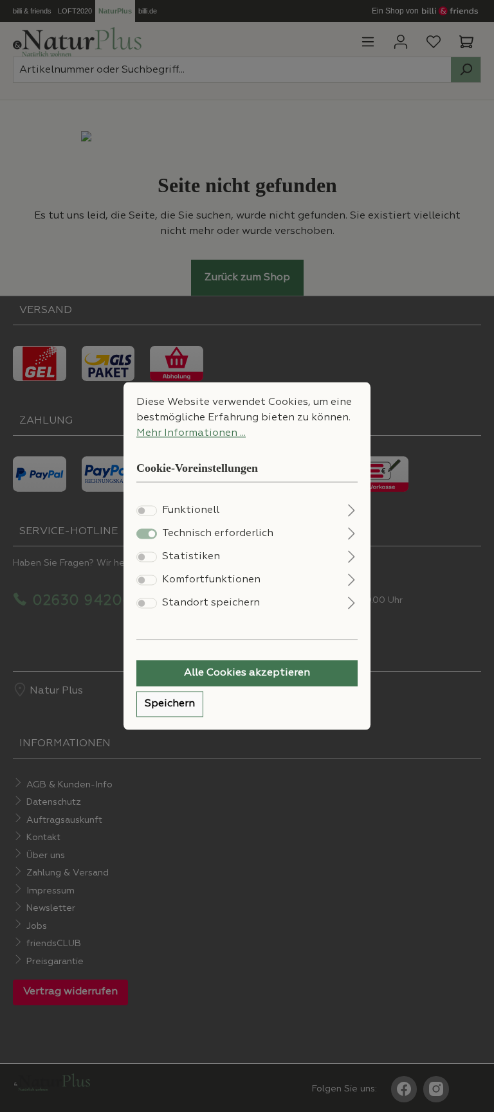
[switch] (146, 511)
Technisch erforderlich (217, 534)
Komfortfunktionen (211, 580)
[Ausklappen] (351, 509)
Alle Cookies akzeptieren (247, 673)
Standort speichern (211, 603)
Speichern (170, 704)
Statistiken (191, 557)
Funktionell (190, 511)
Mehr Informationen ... (191, 433)
